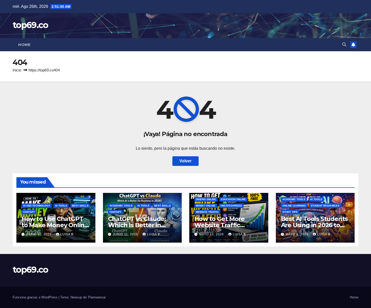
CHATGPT (29, 212)
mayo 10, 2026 (212, 234)
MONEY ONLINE (206, 205)
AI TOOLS (61, 205)
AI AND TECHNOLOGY (36, 205)
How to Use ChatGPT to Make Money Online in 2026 (54, 225)
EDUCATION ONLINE (233, 199)
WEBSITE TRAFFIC (207, 212)
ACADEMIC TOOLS (121, 205)
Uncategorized (231, 205)
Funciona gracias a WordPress (36, 297)
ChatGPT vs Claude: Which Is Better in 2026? (137, 225)
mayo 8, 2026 (297, 234)
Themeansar (97, 297)
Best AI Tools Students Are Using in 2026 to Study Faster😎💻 (314, 225)
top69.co (30, 25)
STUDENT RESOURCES (325, 205)
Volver (185, 161)
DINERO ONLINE (206, 199)
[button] (344, 44)
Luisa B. (67, 234)
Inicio (17, 70)
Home (24, 44)
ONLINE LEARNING (294, 205)
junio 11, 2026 (39, 234)
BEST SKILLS (80, 205)
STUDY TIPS (290, 212)
